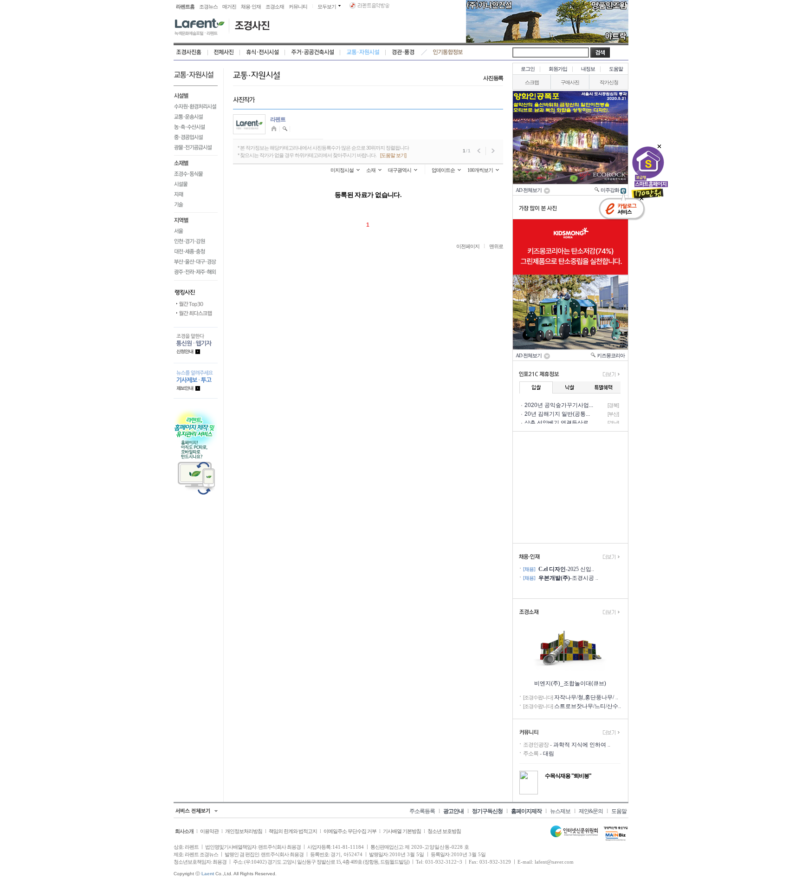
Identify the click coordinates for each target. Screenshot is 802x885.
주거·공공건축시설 (312, 52)
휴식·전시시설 (262, 52)
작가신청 (609, 82)
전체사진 (224, 52)
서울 (196, 231)
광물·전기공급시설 (196, 149)
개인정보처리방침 (243, 831)
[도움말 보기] (393, 155)
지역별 (196, 219)
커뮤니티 (298, 6)
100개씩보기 (480, 170)
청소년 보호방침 (444, 831)
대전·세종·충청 (196, 251)
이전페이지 (467, 246)
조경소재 (274, 6)
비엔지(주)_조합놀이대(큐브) (570, 683)
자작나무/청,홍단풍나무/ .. (586, 697)
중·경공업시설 (196, 137)
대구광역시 (399, 170)
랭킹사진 (196, 290)
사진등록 (493, 78)
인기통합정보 (448, 52)
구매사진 (570, 82)
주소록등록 (422, 811)
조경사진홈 (191, 52)
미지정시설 (342, 170)
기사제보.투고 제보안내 (196, 381)
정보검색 (285, 128)
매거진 (229, 6)
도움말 (616, 69)
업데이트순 (443, 170)
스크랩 (532, 82)
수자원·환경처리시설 (196, 106)
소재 (370, 170)
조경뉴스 (208, 6)
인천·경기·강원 (196, 241)
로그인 (528, 69)
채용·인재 (251, 6)
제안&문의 (591, 811)
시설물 (196, 184)
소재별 (196, 162)
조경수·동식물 (196, 174)
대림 (548, 753)
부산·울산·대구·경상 (196, 261)
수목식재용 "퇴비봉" (568, 776)
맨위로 (496, 246)
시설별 (196, 94)
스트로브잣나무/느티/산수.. (587, 706)
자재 (196, 194)
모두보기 (326, 6)
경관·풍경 (403, 52)
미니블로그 (275, 128)
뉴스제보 (560, 811)
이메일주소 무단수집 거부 (349, 831)
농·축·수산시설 (196, 127)
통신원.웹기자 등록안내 (196, 345)
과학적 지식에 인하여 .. (581, 744)
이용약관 (209, 831)
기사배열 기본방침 (402, 831)
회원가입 (558, 69)
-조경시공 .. (568, 578)
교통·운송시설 (196, 116)
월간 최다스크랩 (196, 313)
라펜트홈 (185, 6)
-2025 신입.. (566, 569)
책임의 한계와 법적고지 (293, 831)
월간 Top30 (196, 304)
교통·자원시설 (363, 52)
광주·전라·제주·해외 (196, 273)
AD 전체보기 (529, 190)
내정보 (588, 69)
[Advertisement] (570, 487)
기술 (196, 206)
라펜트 (277, 119)
